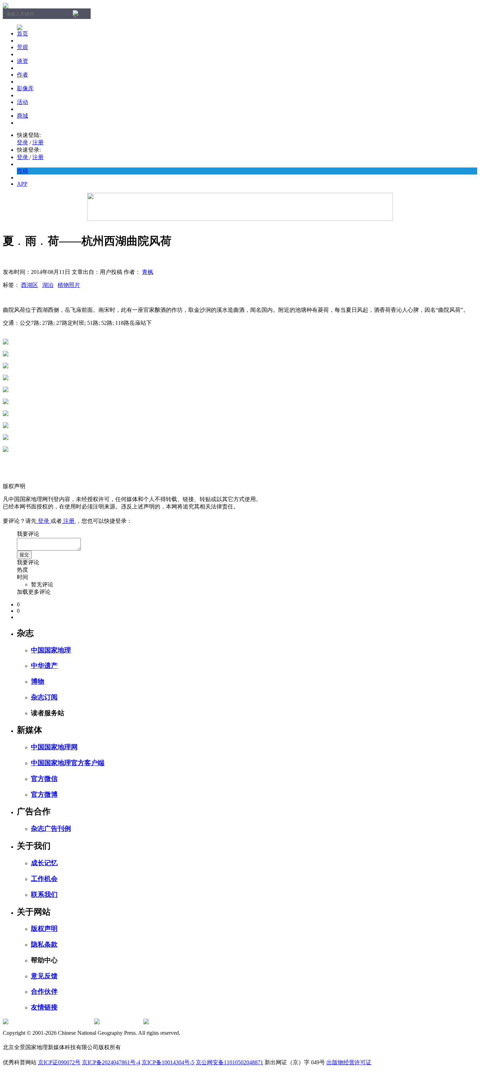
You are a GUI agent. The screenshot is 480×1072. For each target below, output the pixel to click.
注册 (38, 142)
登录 (22, 142)
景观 (22, 47)
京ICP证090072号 (59, 1062)
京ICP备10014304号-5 (168, 1062)
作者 (22, 75)
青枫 (147, 272)
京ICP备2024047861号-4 (111, 1062)
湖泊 (47, 285)
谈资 (22, 61)
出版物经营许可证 (348, 1062)
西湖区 (29, 285)
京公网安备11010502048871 (229, 1062)
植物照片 (69, 285)
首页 (22, 34)
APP (22, 184)
